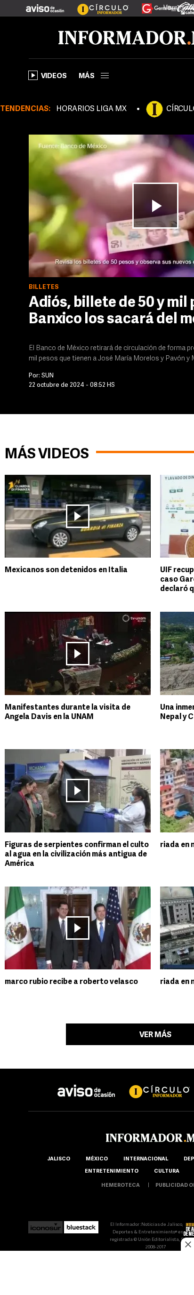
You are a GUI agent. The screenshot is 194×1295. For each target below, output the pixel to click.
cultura (166, 1171)
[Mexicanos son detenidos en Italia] (78, 516)
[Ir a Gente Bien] (153, 4)
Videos (54, 76)
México (97, 1159)
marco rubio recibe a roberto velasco (71, 982)
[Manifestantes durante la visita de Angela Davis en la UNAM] (78, 653)
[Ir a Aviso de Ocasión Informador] (45, 4)
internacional (145, 1159)
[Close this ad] (187, 1244)
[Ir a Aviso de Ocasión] (86, 1083)
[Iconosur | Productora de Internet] (45, 1224)
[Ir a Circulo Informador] (97, 4)
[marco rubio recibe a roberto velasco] (78, 928)
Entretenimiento (111, 1171)
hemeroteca (120, 1185)
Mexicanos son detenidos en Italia (66, 570)
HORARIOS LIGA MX (91, 109)
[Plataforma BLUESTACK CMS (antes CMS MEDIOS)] (81, 1224)
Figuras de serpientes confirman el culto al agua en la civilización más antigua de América (77, 854)
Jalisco (58, 1159)
